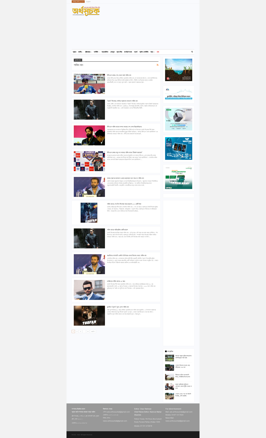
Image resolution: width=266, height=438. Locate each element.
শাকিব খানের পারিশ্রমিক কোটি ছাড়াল (117, 230)
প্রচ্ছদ (74, 52)
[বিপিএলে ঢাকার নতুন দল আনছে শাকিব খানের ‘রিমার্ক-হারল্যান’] (89, 161)
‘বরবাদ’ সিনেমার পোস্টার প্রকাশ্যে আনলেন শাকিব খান (122, 101)
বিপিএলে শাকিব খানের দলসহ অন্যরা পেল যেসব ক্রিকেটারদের (124, 127)
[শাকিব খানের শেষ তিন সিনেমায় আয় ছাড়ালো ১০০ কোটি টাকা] (89, 213)
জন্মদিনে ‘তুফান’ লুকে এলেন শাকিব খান (118, 307)
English (88, 1)
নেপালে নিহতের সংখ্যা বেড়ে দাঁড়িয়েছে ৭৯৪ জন (182, 366)
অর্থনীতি (96, 52)
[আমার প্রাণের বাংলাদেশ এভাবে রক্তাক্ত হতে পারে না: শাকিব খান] (89, 187)
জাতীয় (80, 52)
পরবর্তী (92, 331)
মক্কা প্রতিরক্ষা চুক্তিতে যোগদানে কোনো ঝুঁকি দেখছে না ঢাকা (183, 386)
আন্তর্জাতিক (105, 52)
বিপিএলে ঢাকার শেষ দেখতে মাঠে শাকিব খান (119, 75)
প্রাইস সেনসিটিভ (143, 52)
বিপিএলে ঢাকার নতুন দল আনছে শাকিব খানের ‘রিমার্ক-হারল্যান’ (124, 152)
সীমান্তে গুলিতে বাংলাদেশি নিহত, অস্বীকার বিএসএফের (182, 376)
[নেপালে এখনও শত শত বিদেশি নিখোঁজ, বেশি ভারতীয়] (169, 396)
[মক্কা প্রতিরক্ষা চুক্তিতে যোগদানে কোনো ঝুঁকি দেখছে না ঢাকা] (169, 386)
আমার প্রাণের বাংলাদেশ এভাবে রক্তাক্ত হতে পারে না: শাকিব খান (125, 178)
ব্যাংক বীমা (119, 52)
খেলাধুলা (112, 52)
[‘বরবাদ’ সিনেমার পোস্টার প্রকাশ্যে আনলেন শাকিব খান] (89, 110)
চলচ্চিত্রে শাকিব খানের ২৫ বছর (116, 281)
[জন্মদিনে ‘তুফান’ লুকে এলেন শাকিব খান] (89, 316)
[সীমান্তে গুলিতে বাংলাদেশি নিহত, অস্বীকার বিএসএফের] (169, 377)
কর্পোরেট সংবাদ (128, 52)
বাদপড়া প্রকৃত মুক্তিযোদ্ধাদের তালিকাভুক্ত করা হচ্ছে (183, 357)
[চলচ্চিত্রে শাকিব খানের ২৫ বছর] (89, 290)
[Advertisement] (134, 31)
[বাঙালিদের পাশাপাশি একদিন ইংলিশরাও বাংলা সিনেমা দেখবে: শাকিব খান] (89, 264)
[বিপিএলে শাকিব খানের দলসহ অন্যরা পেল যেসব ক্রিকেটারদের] (89, 135)
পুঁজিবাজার (87, 52)
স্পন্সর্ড (135, 52)
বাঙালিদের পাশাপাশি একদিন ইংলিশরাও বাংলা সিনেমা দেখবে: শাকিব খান (126, 255)
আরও (151, 52)
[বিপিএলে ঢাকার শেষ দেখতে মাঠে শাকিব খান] (89, 84)
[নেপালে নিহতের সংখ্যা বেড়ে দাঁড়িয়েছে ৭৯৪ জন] (169, 367)
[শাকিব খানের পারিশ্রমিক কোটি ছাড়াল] (89, 238)
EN (158, 52)
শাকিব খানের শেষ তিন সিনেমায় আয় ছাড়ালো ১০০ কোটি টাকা (124, 204)
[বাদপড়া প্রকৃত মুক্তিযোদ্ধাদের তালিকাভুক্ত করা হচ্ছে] (169, 358)
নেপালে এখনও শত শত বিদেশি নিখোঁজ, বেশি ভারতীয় (183, 395)
